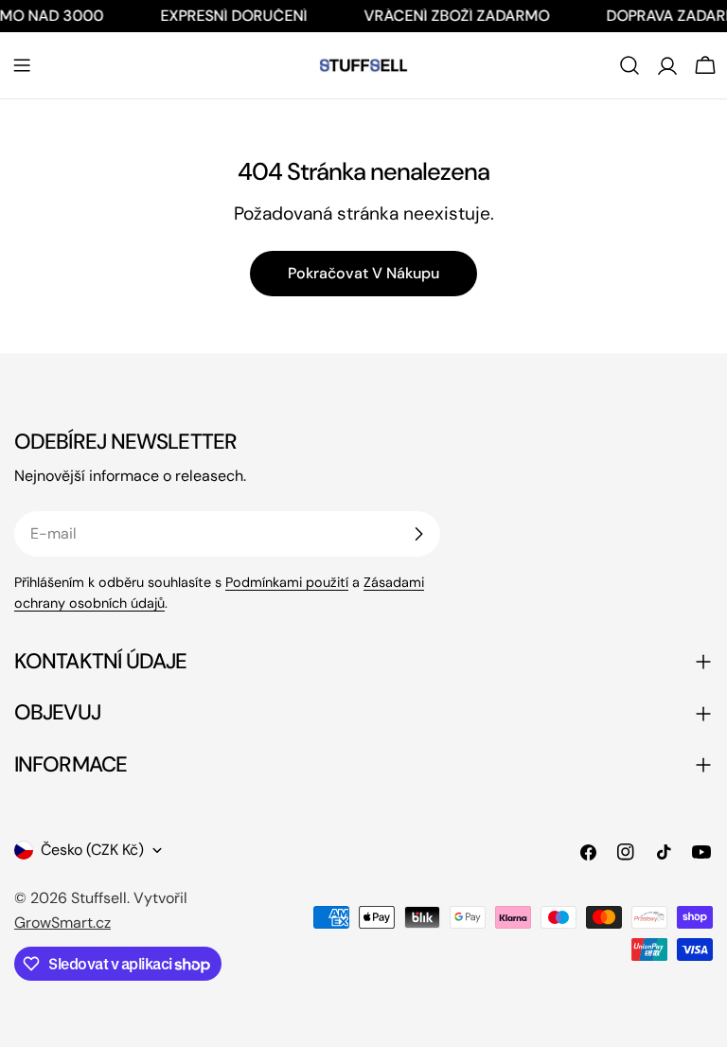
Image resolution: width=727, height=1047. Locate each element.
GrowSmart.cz (62, 922)
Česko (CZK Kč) (92, 850)
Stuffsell (99, 898)
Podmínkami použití (286, 582)
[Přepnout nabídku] (22, 65)
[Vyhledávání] (629, 65)
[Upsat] (418, 534)
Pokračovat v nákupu (363, 273)
